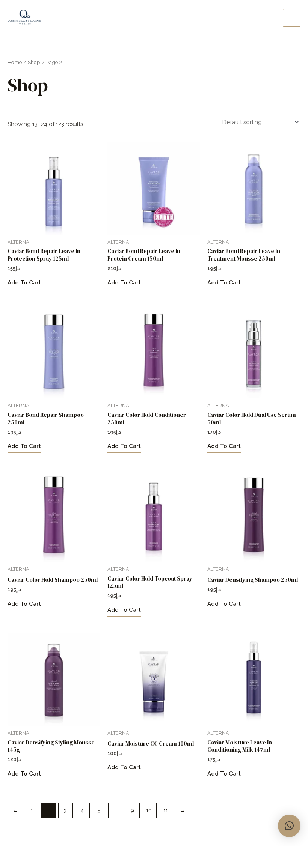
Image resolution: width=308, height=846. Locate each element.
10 (149, 810)
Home (15, 62)
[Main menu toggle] (291, 18)
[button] (289, 826)
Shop (34, 62)
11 (165, 810)
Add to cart (24, 282)
